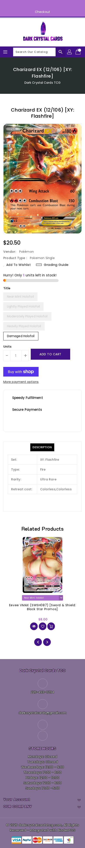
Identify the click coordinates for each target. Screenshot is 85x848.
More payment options (21, 382)
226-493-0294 (42, 692)
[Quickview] (34, 626)
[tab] (42, 447)
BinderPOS (66, 830)
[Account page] (69, 52)
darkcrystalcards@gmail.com (42, 712)
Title (7, 288)
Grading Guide (56, 265)
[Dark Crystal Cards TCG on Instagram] (46, 5)
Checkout (42, 12)
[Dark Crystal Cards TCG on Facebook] (38, 5)
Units (7, 346)
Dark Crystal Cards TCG (42, 82)
